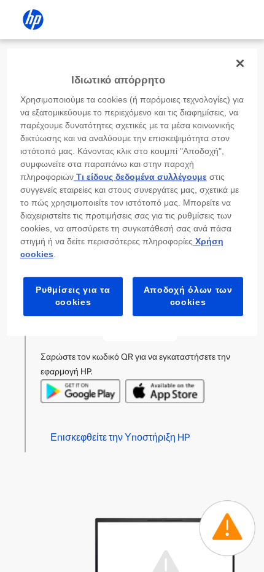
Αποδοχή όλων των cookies (188, 296)
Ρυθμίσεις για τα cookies (73, 296)
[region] (132, 192)
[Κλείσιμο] (240, 63)
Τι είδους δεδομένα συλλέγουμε (140, 177)
